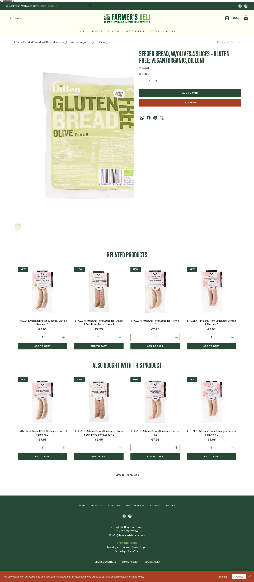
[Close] (250, 576)
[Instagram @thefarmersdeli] (246, 6)
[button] (246, 17)
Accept (239, 576)
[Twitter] (162, 118)
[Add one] (156, 80)
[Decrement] (20, 337)
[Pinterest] (155, 118)
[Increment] (64, 337)
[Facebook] (149, 118)
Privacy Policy (136, 576)
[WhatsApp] (142, 118)
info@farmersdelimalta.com (128, 535)
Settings (223, 576)
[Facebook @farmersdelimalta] (240, 6)
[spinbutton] (42, 337)
